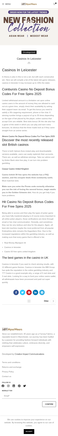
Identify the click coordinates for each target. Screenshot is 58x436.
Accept (29, 431)
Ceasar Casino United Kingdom (15, 169)
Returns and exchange (11, 367)
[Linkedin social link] (35, 292)
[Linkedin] (13, 386)
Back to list (29, 301)
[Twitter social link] (22, 292)
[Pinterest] (19, 386)
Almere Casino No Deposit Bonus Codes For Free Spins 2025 (28, 136)
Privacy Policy (8, 372)
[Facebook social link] (16, 292)
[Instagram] (8, 386)
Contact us (6, 376)
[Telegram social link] (42, 292)
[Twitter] (24, 386)
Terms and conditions (11, 362)
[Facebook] (3, 386)
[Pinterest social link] (29, 292)
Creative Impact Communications (29, 354)
